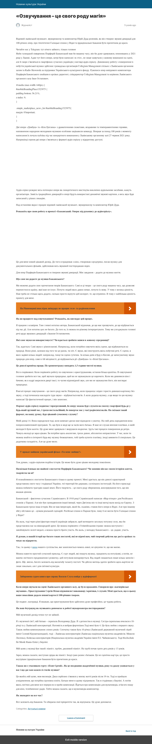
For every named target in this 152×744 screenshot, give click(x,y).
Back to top (131, 731)
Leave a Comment (76, 718)
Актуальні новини (36, 708)
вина (34, 547)
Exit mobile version (76, 739)
